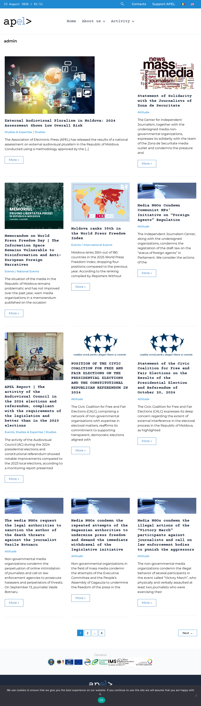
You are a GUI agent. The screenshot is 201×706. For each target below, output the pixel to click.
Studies (40, 132)
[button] (122, 4)
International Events (97, 245)
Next (188, 633)
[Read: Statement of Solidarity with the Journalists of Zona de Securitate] (167, 72)
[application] (103, 21)
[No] (196, 696)
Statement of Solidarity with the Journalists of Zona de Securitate (165, 101)
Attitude (143, 112)
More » (16, 161)
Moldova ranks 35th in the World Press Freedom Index (98, 233)
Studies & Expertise (18, 132)
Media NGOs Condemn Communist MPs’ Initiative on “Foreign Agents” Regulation (163, 212)
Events (9, 271)
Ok (101, 700)
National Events (28, 271)
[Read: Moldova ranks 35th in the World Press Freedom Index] (100, 202)
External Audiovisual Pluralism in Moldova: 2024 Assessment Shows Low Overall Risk (60, 123)
